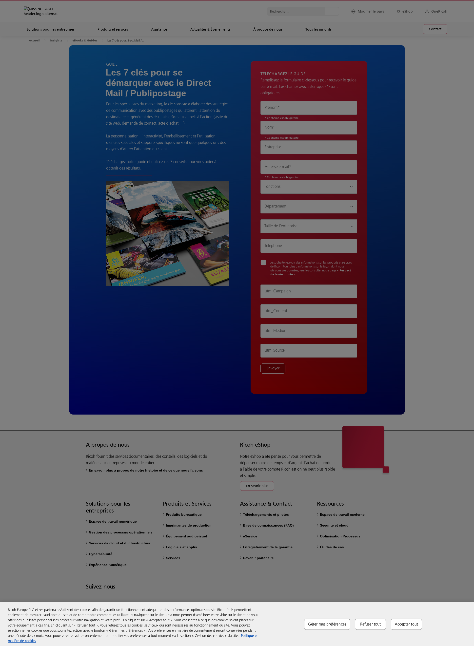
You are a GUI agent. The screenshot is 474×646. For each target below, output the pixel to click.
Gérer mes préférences (327, 624)
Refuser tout (370, 624)
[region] (237, 624)
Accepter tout (406, 624)
